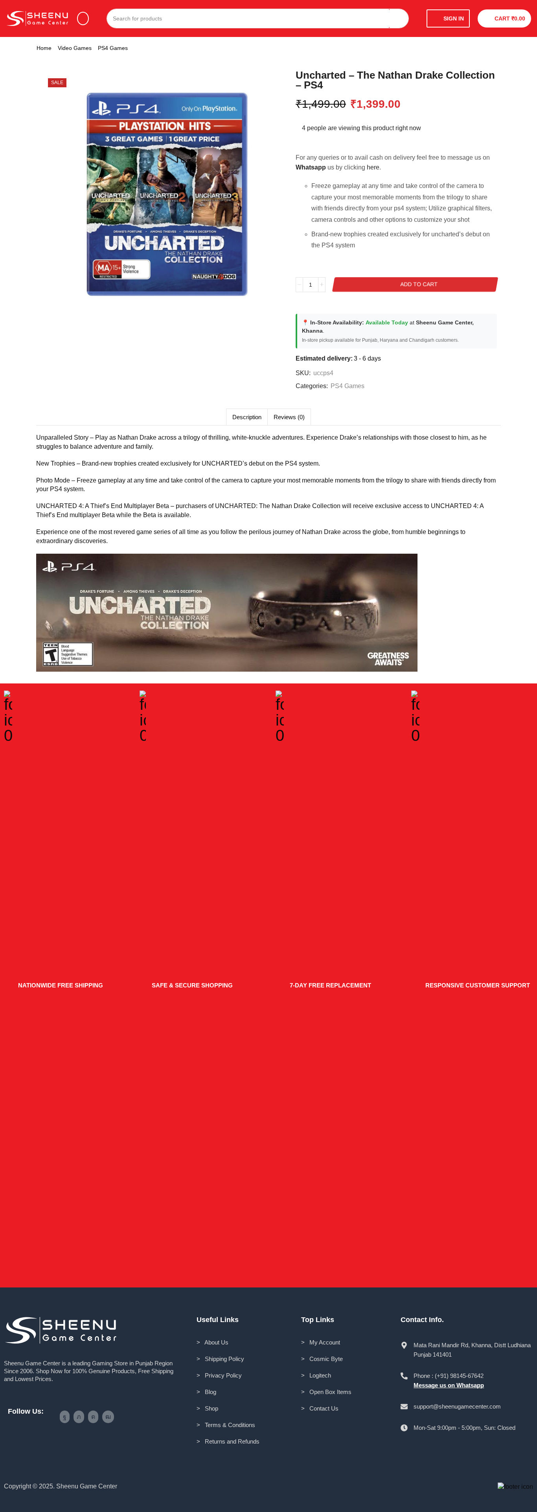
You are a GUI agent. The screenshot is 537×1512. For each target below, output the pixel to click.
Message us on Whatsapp (449, 1385)
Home (44, 48)
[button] (83, 18)
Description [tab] (246, 417)
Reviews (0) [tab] (289, 417)
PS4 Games (113, 48)
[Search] (399, 18)
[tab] (246, 417)
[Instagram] (93, 1417)
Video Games (75, 48)
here (373, 167)
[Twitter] (79, 1417)
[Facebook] (65, 1417)
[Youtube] (108, 1417)
